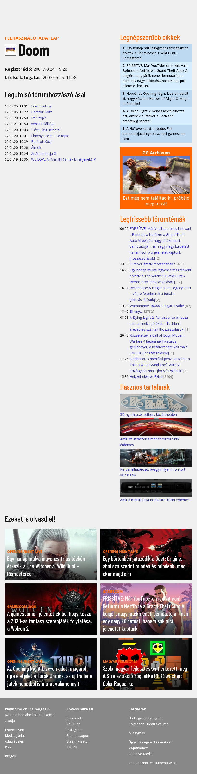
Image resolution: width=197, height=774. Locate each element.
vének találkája (42, 123)
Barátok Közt (41, 112)
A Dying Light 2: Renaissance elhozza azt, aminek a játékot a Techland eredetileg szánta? (154, 116)
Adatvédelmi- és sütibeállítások (153, 763)
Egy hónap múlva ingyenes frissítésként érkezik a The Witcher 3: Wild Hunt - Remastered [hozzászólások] (160, 276)
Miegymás (137, 733)
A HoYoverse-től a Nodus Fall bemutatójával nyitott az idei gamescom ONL (154, 133)
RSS (8, 747)
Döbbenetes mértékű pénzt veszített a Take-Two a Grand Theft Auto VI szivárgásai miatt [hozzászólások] (160, 364)
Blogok (10, 756)
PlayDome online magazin (27, 709)
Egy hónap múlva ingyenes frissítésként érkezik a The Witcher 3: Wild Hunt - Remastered (155, 53)
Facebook (74, 718)
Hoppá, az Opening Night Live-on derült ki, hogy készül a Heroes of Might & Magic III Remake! (156, 98)
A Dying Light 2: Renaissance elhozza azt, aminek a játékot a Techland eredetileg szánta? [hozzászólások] (159, 323)
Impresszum (14, 729)
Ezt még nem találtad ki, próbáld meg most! (156, 201)
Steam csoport (78, 735)
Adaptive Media (141, 753)
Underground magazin (146, 718)
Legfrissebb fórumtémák (152, 218)
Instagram (75, 729)
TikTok (72, 747)
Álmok (36, 147)
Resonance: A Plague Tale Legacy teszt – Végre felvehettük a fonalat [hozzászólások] (160, 294)
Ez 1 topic (38, 118)
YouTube (73, 724)
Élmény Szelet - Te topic (50, 135)
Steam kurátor (78, 741)
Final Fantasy (41, 106)
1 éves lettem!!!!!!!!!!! (45, 129)
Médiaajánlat (15, 735)
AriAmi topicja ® (44, 153)
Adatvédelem (15, 741)
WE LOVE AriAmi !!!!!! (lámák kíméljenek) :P (63, 159)
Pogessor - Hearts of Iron (149, 724)
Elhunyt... (136, 311)
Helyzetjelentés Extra (146, 376)
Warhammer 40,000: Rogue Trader (157, 305)
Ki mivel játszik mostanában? (152, 264)
